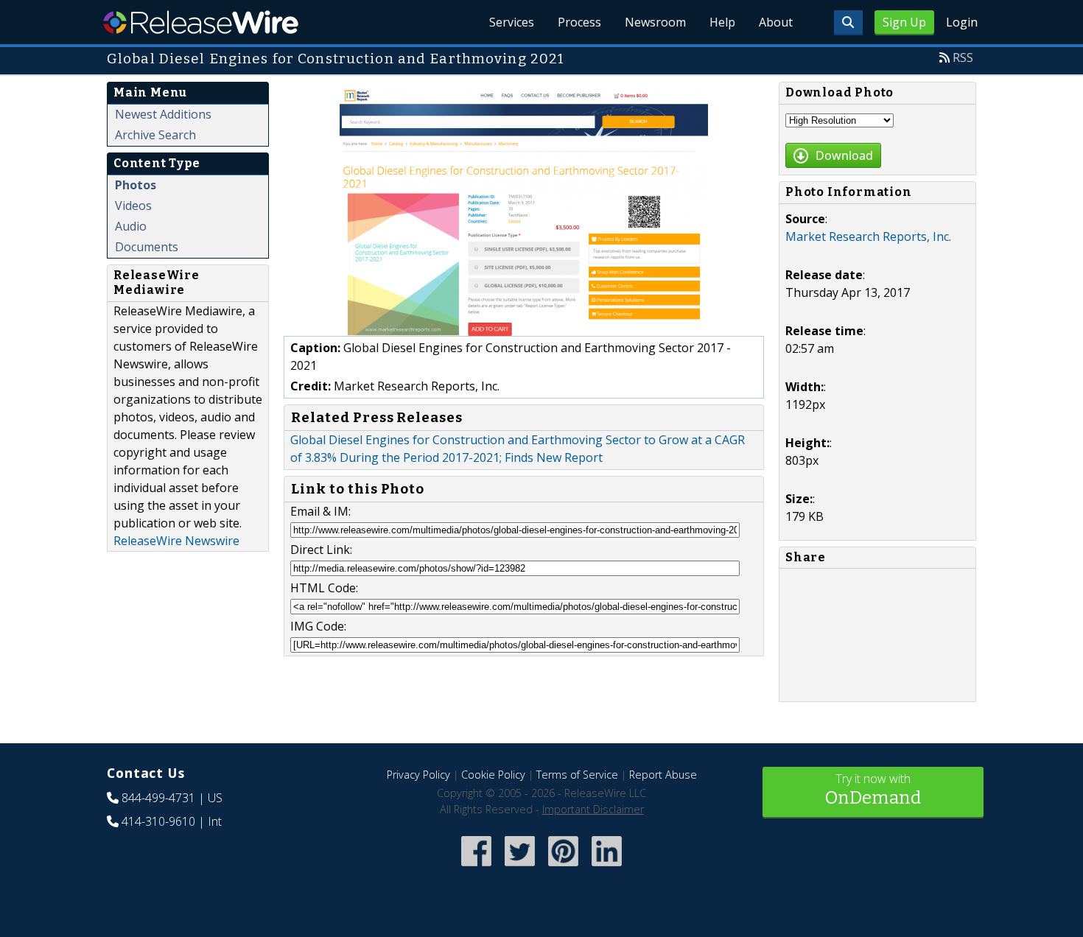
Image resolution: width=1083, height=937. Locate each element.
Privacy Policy (418, 775)
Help (722, 22)
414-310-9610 (158, 821)
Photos (135, 185)
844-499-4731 (158, 798)
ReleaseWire (200, 22)
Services (511, 22)
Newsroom (655, 22)
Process (579, 22)
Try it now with (873, 789)
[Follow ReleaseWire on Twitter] (520, 867)
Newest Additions (163, 114)
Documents (146, 247)
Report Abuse (663, 775)
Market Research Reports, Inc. (868, 236)
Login (962, 22)
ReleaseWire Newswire (176, 541)
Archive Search (155, 135)
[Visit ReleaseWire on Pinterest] (563, 867)
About (776, 22)
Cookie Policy (493, 775)
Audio (131, 226)
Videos (133, 205)
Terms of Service (577, 775)
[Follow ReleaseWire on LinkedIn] (606, 867)
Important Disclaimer (593, 809)
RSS (963, 57)
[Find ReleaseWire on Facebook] (476, 867)
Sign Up (904, 22)
